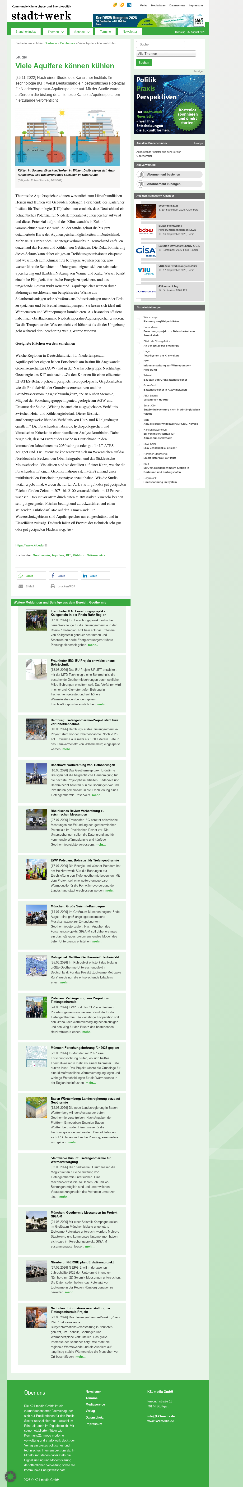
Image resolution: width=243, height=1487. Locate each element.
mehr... (93, 645)
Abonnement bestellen (163, 174)
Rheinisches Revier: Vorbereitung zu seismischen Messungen (77, 812)
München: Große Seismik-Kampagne (78, 906)
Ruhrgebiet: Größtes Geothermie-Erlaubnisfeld (85, 957)
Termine (105, 31)
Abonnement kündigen (164, 184)
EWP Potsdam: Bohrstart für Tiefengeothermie (85, 860)
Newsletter (130, 31)
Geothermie (67, 43)
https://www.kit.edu (29, 545)
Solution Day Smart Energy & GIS (179, 245)
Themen (53, 32)
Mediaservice (95, 1404)
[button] (70, 148)
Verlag (90, 1411)
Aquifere (58, 555)
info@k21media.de (161, 1416)
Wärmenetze (96, 555)
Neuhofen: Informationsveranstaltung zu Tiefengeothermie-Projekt (80, 1310)
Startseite (51, 43)
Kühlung (79, 555)
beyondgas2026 (169, 205)
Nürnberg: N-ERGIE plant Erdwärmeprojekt (82, 1262)
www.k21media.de (160, 1421)
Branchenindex (25, 31)
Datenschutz (95, 1417)
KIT (68, 555)
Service (79, 32)
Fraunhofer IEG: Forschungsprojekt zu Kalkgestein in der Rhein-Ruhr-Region (79, 613)
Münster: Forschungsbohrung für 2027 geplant (85, 1048)
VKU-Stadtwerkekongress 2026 (178, 266)
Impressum (94, 1424)
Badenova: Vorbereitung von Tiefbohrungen (83, 765)
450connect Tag (168, 286)
